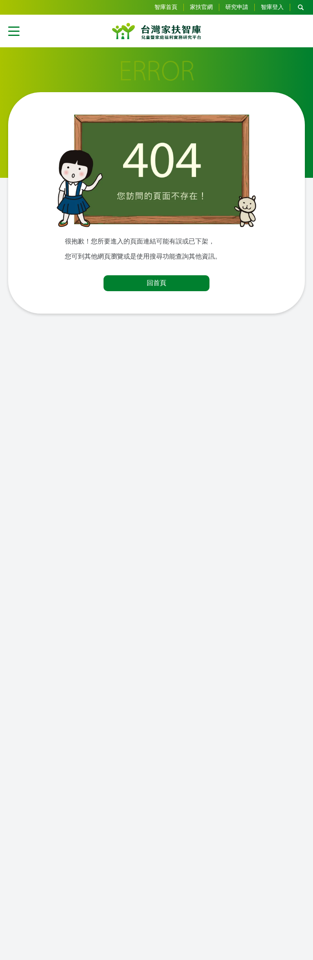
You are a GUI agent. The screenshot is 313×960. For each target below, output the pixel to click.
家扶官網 (201, 7)
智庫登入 (272, 7)
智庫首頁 (165, 7)
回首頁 (156, 282)
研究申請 (236, 7)
